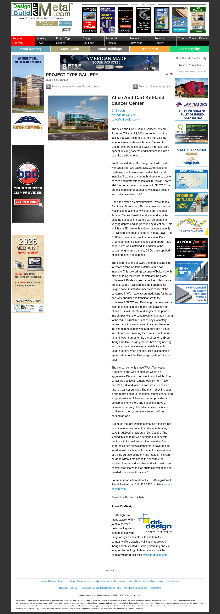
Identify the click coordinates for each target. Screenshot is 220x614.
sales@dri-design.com (125, 119)
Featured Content (160, 40)
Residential (149, 49)
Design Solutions (88, 40)
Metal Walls (70, 49)
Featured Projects (111, 40)
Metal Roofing (30, 49)
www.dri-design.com (124, 115)
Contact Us (155, 588)
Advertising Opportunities (135, 588)
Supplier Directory (17, 40)
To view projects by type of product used (73, 86)
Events (203, 38)
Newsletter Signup (47, 23)
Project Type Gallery (63, 40)
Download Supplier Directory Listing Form (101, 588)
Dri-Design (118, 110)
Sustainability (189, 49)
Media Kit (65, 23)
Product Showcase (135, 40)
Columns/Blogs (187, 38)
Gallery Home (57, 80)
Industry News (41, 40)
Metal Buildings (109, 49)
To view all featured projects (153, 86)
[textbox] (36, 30)
